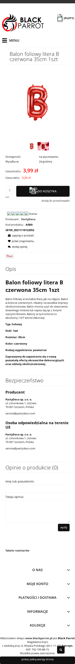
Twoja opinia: (14, 497)
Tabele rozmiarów (17, 550)
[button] (19, 235)
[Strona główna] (23, 23)
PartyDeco (28, 219)
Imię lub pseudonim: (19, 481)
